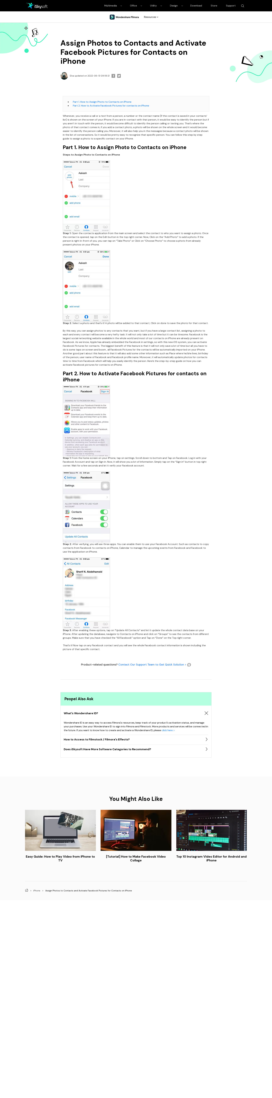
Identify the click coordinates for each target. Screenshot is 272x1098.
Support (231, 5)
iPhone (36, 890)
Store (214, 5)
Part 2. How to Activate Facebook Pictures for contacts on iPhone (111, 105)
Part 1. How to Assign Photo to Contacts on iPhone (102, 101)
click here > (168, 730)
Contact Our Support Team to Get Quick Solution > (152, 664)
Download (196, 5)
